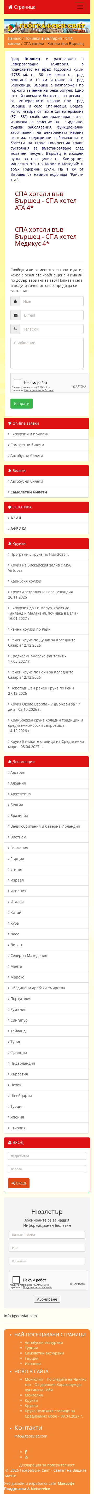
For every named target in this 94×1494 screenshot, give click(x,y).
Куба (14, 923)
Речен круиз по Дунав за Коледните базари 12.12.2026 (41, 642)
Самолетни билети (26, 444)
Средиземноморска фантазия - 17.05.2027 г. (37, 658)
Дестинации (23, 761)
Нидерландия (22, 1063)
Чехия (15, 1084)
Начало (14, 38)
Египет (16, 869)
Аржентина (20, 793)
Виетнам (17, 836)
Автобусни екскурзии (44, 1342)
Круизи (18, 543)
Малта (15, 966)
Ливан (15, 944)
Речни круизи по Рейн (30, 629)
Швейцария (20, 1095)
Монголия (34, 1395)
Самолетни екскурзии (44, 1353)
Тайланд (17, 1030)
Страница (24, 7)
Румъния (17, 1009)
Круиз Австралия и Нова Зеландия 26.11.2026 (40, 594)
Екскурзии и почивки (29, 433)
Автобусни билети (26, 455)
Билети (18, 470)
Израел (16, 880)
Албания (17, 783)
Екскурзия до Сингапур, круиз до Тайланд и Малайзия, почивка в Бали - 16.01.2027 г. (43, 613)
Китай (15, 912)
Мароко (16, 977)
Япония (16, 1117)
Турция (16, 1106)
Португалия (20, 998)
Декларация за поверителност (47, 1464)
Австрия (17, 772)
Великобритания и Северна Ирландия (44, 826)
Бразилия (18, 815)
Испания (17, 890)
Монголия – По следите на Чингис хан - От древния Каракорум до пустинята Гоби (55, 1384)
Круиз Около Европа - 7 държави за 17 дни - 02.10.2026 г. (44, 707)
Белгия (16, 804)
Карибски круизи (25, 581)
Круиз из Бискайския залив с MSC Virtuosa (40, 568)
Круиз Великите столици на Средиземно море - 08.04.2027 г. (46, 744)
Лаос (14, 933)
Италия (16, 901)
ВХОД (20, 1183)
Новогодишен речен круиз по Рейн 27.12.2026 (41, 691)
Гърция (16, 858)
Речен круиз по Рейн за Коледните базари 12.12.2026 (40, 674)
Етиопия (17, 1127)
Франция (18, 1052)
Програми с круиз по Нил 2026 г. (39, 554)
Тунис (15, 1041)
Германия (18, 847)
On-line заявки (25, 423)
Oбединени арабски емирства (37, 987)
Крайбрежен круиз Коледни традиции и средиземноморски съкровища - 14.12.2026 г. (45, 725)
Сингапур (18, 1020)
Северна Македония (28, 955)
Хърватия (18, 1073)
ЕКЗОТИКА (21, 506)
